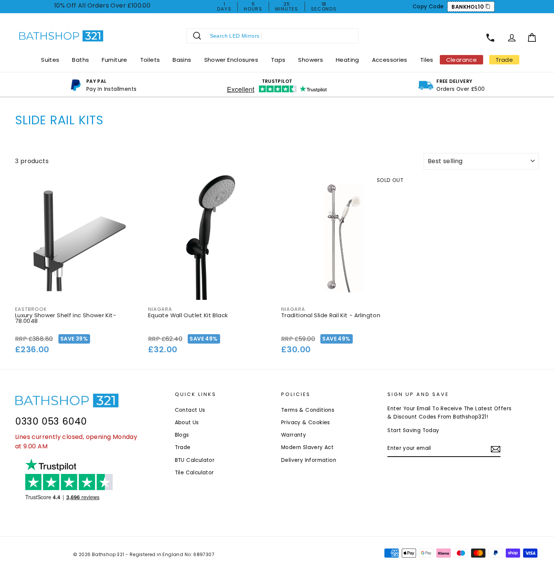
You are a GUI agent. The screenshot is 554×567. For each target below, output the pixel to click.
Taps (278, 60)
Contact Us (190, 410)
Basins (182, 60)
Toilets (150, 60)
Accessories (389, 60)
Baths (80, 60)
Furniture (114, 60)
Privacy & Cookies (305, 422)
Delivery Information (308, 460)
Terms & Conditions (307, 410)
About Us (187, 422)
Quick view (77, 290)
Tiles (426, 60)
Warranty (293, 435)
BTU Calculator (195, 460)
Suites (50, 60)
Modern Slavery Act (307, 447)
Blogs (182, 435)
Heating (347, 60)
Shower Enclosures (231, 60)
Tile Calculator (194, 472)
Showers (310, 60)
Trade (183, 447)
